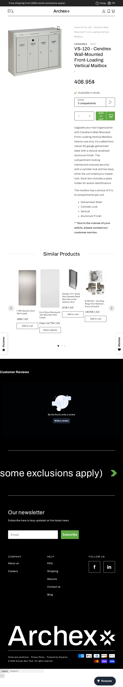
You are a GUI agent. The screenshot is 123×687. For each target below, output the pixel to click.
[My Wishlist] (109, 11)
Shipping (52, 571)
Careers (13, 571)
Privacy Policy (38, 657)
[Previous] (11, 308)
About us (13, 563)
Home (77, 27)
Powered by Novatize (57, 657)
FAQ (50, 563)
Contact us (54, 586)
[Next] (112, 308)
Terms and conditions (18, 657)
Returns (52, 579)
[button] (9, 11)
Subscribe (69, 534)
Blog (50, 594)
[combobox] (27, 671)
